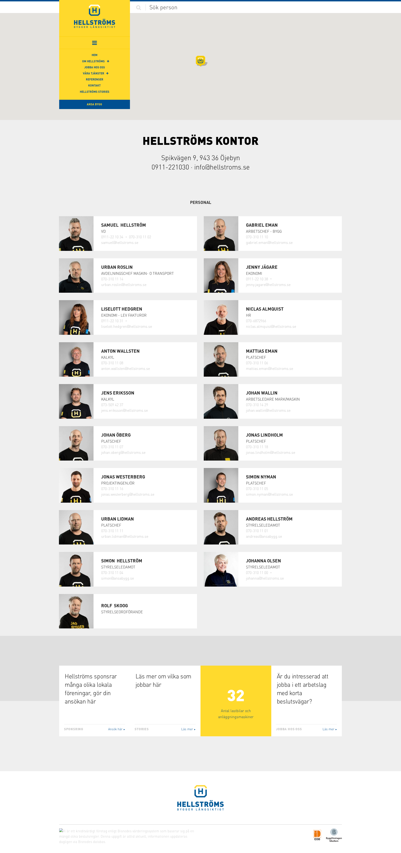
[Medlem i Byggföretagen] (334, 835)
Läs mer (188, 729)
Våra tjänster (93, 73)
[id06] (317, 835)
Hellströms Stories (94, 91)
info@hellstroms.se (222, 167)
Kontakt (94, 85)
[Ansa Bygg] (94, 16)
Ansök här (116, 729)
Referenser (94, 79)
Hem (94, 55)
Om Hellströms (93, 61)
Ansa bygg (94, 104)
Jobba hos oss (94, 67)
